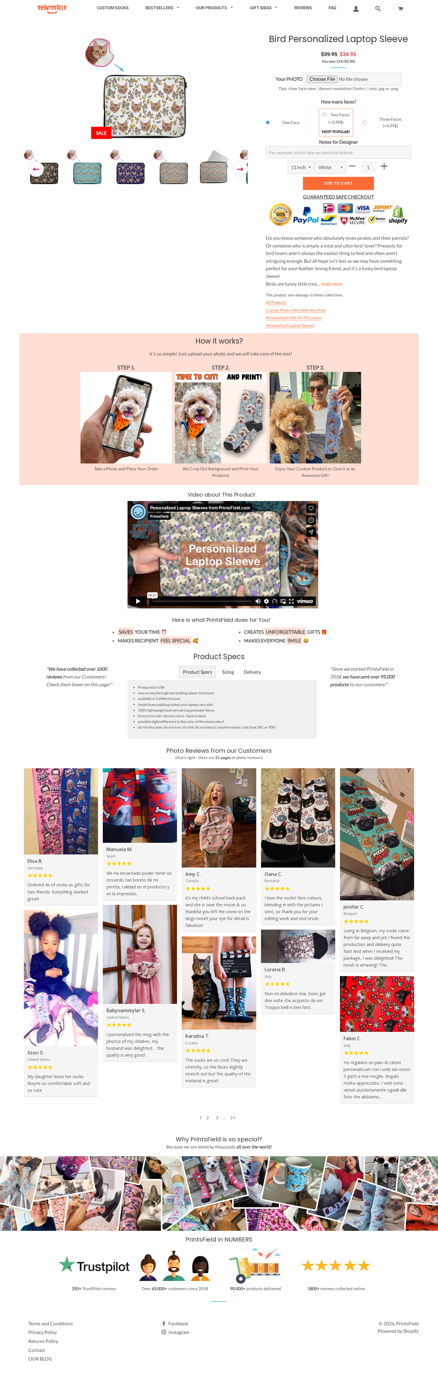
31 (233, 1117)
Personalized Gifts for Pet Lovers (294, 317)
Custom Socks (113, 7)
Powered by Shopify (398, 1331)
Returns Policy (43, 1341)
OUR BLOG (40, 1358)
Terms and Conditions (50, 1323)
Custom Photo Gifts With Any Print (296, 310)
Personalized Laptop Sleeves (290, 325)
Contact (36, 1350)
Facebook (177, 1323)
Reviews (303, 7)
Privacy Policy (42, 1332)
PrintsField (407, 1323)
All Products (276, 302)
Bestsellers (159, 7)
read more (331, 284)
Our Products (212, 7)
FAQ (332, 7)
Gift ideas (261, 7)
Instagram (178, 1332)
